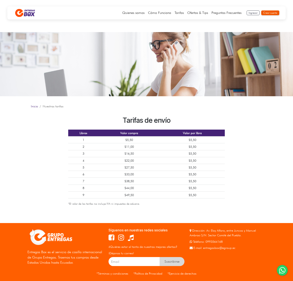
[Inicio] (25, 13)
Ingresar (253, 12)
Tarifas (179, 13)
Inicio (34, 106)
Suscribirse (172, 261)
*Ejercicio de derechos (182, 273)
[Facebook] (111, 237)
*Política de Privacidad (147, 273)
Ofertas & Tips (197, 13)
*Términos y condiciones (112, 273)
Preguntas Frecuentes (226, 13)
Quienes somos (133, 13)
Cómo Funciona (159, 13)
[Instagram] (121, 237)
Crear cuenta (270, 12)
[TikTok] (131, 237)
